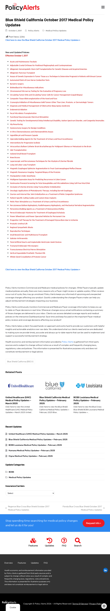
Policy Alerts (33, 30)
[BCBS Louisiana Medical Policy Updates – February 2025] (89, 385)
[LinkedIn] (105, 570)
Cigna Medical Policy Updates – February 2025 (31, 456)
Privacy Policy (95, 603)
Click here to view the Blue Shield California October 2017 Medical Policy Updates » (42, 40)
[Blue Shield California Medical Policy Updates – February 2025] (54, 385)
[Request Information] (104, 606)
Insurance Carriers (14, 485)
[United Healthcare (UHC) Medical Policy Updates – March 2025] (21, 385)
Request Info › (93, 523)
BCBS (11, 471)
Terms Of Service (80, 603)
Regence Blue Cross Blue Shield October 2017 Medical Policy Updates (27, 508)
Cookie (13, 607)
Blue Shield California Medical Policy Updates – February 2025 (54, 400)
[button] (103, 7)
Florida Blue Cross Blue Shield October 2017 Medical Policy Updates (79, 508)
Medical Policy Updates (56, 30)
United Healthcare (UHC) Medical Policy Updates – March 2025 (18, 400)
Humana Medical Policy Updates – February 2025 (32, 450)
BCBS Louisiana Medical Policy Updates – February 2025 (86, 400)
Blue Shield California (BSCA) (20, 361)
